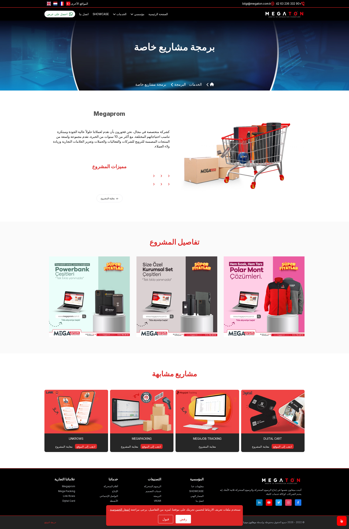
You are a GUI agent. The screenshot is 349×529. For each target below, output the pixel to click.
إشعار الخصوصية (120, 509)
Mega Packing (66, 491)
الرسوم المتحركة (152, 486)
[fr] (62, 4)
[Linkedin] (259, 502)
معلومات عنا (197, 486)
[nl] (55, 4)
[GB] (49, 4)
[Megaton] (260, 481)
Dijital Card (68, 500)
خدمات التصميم (153, 491)
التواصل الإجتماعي (109, 495)
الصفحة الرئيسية (158, 14)
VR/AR (157, 500)
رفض (183, 519)
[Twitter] (278, 502)
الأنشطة (114, 500)
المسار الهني (197, 495)
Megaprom (68, 486)
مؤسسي (138, 14)
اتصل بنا (84, 14)
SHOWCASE (101, 14)
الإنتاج (115, 491)
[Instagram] (288, 502)
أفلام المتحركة (111, 486)
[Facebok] (298, 502)
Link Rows (69, 495)
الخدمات (121, 14)
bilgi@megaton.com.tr (256, 3)
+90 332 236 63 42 (288, 3)
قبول (165, 519)
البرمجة (179, 84)
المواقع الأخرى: (79, 3)
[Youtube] (269, 502)
